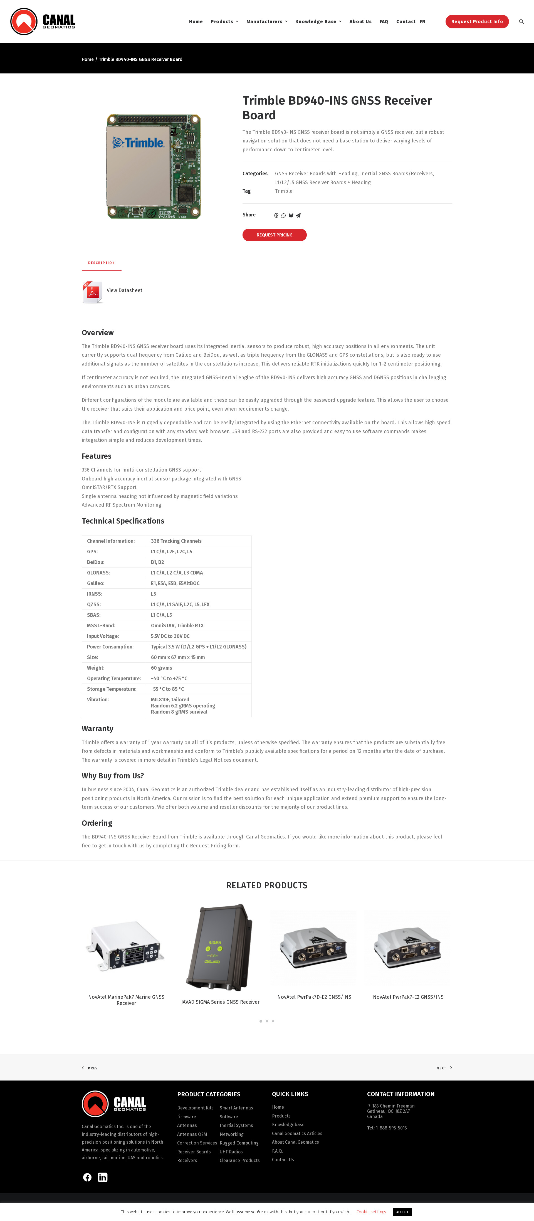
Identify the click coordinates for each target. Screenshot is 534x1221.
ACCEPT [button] (402, 1212)
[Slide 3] (273, 1021)
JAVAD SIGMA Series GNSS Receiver (220, 1002)
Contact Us (283, 1159)
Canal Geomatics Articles (297, 1133)
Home (196, 21)
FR (423, 21)
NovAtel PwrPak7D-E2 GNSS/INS (314, 997)
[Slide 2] (267, 1021)
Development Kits (195, 1108)
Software (229, 1116)
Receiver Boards (194, 1152)
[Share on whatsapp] (283, 215)
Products (222, 21)
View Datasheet (123, 290)
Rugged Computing (239, 1143)
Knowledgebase (288, 1124)
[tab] (102, 265)
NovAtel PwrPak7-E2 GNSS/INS (408, 997)
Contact (406, 21)
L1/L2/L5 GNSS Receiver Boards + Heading (323, 182)
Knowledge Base (316, 21)
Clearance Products (240, 1160)
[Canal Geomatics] (42, 21)
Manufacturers (264, 21)
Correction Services (197, 1143)
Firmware (186, 1116)
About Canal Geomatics (295, 1142)
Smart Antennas (236, 1108)
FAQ (384, 21)
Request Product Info (477, 21)
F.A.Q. (277, 1151)
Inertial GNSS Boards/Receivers (396, 174)
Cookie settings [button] (371, 1211)
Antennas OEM (192, 1134)
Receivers (187, 1160)
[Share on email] (298, 215)
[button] (521, 21)
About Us (361, 21)
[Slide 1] (261, 1021)
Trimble (284, 191)
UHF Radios (231, 1152)
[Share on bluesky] (291, 215)
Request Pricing (275, 235)
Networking (232, 1134)
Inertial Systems (236, 1125)
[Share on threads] (276, 215)
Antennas (187, 1125)
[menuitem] (196, 21)
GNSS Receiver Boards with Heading (316, 174)
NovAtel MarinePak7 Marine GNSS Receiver (126, 1000)
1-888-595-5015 (391, 1128)
